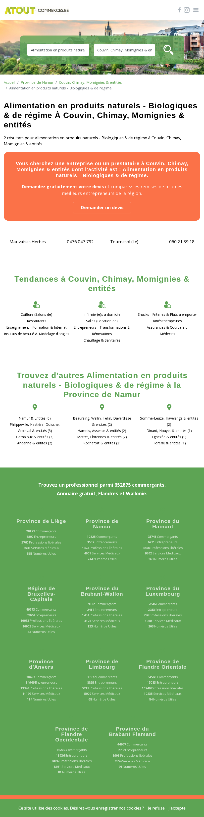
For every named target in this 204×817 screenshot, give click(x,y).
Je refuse (156, 808)
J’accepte (177, 808)
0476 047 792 (80, 241)
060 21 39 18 (182, 241)
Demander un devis (102, 207)
